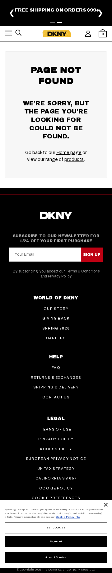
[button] (8, 34)
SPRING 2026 (56, 328)
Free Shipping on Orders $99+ (57, 9)
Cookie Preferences (56, 498)
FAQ (56, 367)
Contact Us (56, 397)
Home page (69, 152)
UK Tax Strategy (56, 468)
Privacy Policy (60, 276)
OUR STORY (56, 309)
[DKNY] (56, 33)
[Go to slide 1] (52, 22)
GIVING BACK (56, 318)
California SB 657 (56, 478)
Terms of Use (56, 429)
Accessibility (56, 449)
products (74, 159)
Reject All (56, 541)
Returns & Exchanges (56, 377)
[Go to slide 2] (59, 22)
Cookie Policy (56, 488)
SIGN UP (91, 255)
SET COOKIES (56, 527)
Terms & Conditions (83, 271)
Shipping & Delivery (56, 387)
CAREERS (56, 338)
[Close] (105, 504)
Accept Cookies (55, 557)
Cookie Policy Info (68, 517)
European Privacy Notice (56, 458)
